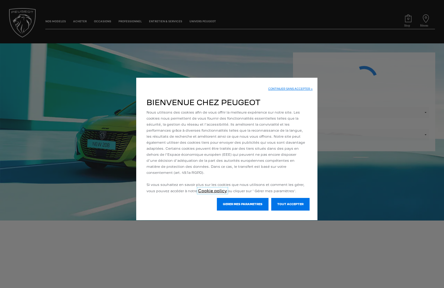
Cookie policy (212, 190)
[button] (290, 88)
